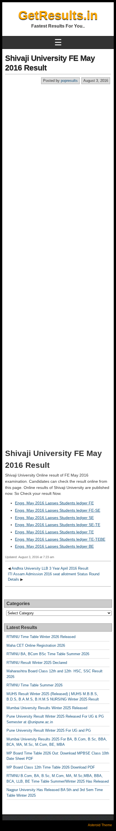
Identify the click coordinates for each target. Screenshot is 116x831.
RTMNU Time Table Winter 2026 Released (40, 637)
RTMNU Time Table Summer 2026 (34, 685)
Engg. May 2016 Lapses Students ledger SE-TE (57, 524)
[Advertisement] (58, 145)
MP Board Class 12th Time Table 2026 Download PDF (50, 767)
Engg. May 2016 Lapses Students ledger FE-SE (57, 510)
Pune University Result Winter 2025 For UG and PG (48, 730)
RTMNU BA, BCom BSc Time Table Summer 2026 (47, 654)
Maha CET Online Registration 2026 (35, 645)
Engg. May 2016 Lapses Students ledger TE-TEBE (60, 539)
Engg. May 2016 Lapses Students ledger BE (54, 546)
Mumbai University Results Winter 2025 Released (46, 708)
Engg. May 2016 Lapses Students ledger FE (54, 503)
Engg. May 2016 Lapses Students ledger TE (54, 532)
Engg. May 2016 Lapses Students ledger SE (54, 517)
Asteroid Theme (100, 825)
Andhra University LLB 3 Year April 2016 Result (50, 568)
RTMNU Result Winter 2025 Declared (36, 663)
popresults (69, 80)
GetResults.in (58, 15)
